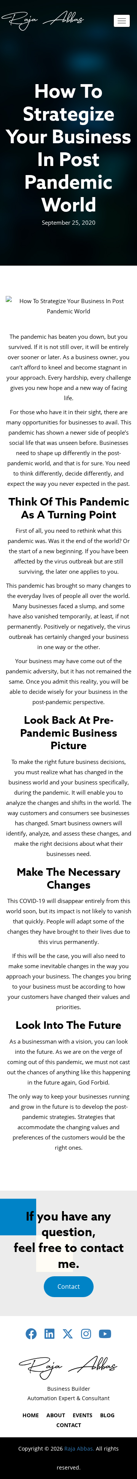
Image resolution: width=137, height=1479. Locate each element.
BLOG (107, 1415)
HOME (30, 1415)
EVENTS (82, 1415)
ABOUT (55, 1415)
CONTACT (68, 1425)
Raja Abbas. (79, 1448)
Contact (68, 1286)
